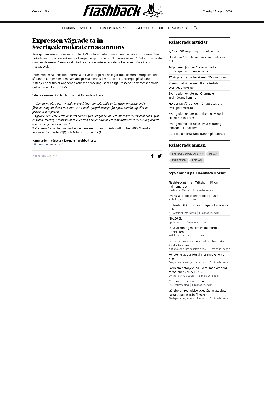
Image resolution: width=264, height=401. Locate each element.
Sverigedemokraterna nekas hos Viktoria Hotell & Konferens (196, 116)
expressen (179, 160)
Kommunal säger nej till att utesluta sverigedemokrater (194, 85)
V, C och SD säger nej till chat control (194, 51)
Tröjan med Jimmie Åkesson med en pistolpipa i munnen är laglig (193, 69)
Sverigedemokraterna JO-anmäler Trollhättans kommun (192, 95)
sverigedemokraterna (187, 153)
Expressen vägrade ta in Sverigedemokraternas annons (78, 43)
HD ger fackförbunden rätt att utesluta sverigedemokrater (195, 106)
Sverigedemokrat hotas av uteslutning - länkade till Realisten (196, 126)
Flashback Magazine (115, 28)
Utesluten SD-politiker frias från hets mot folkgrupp (197, 59)
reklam (197, 160)
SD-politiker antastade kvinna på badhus (197, 134)
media (213, 153)
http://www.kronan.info (48, 144)
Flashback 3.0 (178, 28)
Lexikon (68, 28)
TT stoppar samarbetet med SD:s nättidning (199, 77)
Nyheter (87, 28)
